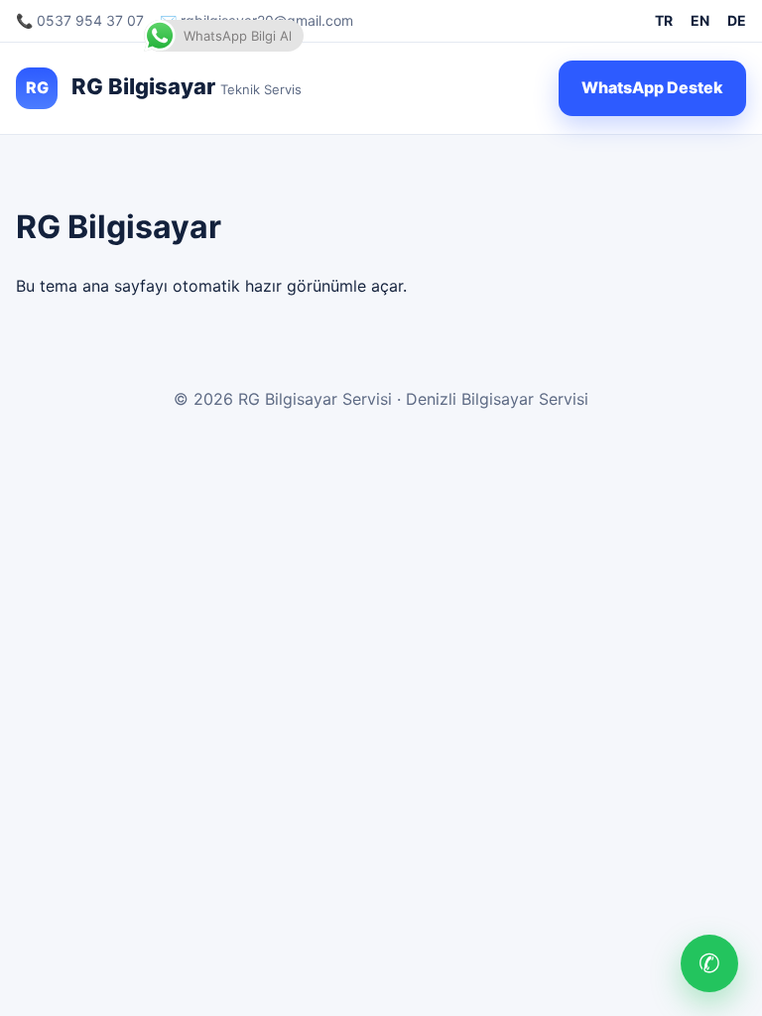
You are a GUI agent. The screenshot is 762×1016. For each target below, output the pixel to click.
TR (664, 20)
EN (700, 20)
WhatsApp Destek (652, 87)
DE (736, 20)
